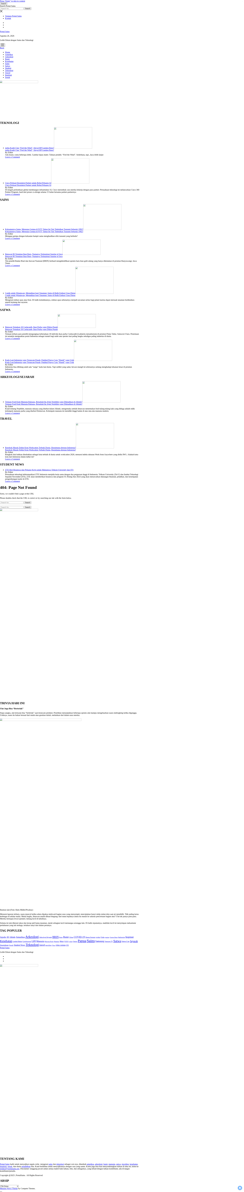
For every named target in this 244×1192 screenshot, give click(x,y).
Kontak (8, 18)
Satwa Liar (125, 941)
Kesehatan (9, 61)
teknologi (60, 1164)
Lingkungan (27, 941)
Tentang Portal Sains (13, 16)
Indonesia (121, 937)
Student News (19, 945)
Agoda (3, 937)
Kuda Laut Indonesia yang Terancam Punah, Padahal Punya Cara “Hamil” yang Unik (39, 360)
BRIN (55, 936)
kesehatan (134, 1164)
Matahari (56, 941)
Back (2, 48)
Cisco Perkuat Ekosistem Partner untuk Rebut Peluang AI (28, 183)
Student (8, 68)
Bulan (61, 937)
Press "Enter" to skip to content (12, 1)
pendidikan (26, 1166)
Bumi (7, 59)
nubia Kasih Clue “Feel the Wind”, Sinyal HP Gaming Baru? (29, 148)
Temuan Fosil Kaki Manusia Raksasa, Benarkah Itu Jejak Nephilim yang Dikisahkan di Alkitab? (43, 402)
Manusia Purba (49, 941)
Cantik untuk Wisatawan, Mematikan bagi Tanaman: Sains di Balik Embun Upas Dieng (40, 293)
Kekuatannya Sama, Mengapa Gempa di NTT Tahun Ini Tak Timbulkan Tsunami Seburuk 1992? (44, 229)
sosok (10, 1166)
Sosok (7, 77)
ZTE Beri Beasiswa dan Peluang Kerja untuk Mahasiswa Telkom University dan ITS (39, 470)
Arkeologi (9, 57)
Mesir (62, 941)
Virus (53, 945)
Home (7, 52)
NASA (66, 941)
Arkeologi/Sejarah (45, 937)
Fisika (102, 937)
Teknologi (9, 70)
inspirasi (3, 1166)
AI (7, 937)
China (71, 937)
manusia (112, 1164)
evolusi (98, 937)
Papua (82, 941)
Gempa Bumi (114, 937)
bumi (105, 1164)
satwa (118, 1164)
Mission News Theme (9, 1188)
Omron (75, 941)
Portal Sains (5, 31)
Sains (7, 64)
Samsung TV (109, 941)
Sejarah (134, 941)
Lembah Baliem (17, 941)
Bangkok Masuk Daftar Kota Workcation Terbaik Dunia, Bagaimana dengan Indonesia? (40, 448)
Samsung (99, 941)
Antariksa (9, 54)
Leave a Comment (12, 157)
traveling (48, 945)
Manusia (40, 941)
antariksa (90, 1164)
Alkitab (12, 937)
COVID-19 (79, 937)
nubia (70, 941)
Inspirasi (8, 75)
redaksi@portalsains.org (9, 1169)
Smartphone (4, 945)
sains (50, 1164)
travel (42, 945)
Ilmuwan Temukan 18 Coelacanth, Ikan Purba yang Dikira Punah (31, 327)
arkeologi (98, 1164)
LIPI (34, 941)
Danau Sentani (90, 937)
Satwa (7, 66)
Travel (7, 73)
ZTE (67, 945)
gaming (107, 937)
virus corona (61, 945)
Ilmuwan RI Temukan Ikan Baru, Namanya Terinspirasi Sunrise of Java (34, 254)
